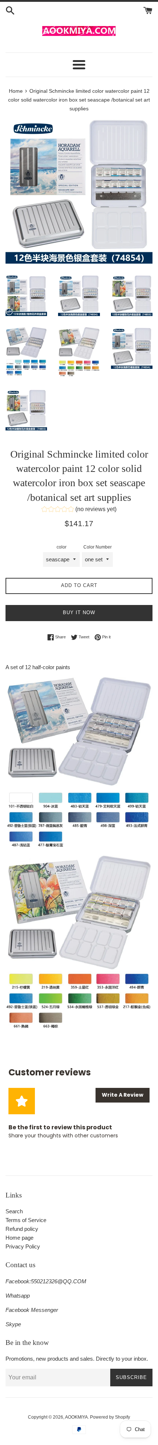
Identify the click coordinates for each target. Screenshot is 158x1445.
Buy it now (79, 612)
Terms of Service (26, 1220)
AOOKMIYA (76, 1417)
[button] (79, 510)
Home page (19, 1238)
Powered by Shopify (110, 1417)
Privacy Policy (23, 1246)
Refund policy (22, 1229)
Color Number (97, 547)
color (62, 547)
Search (14, 1211)
